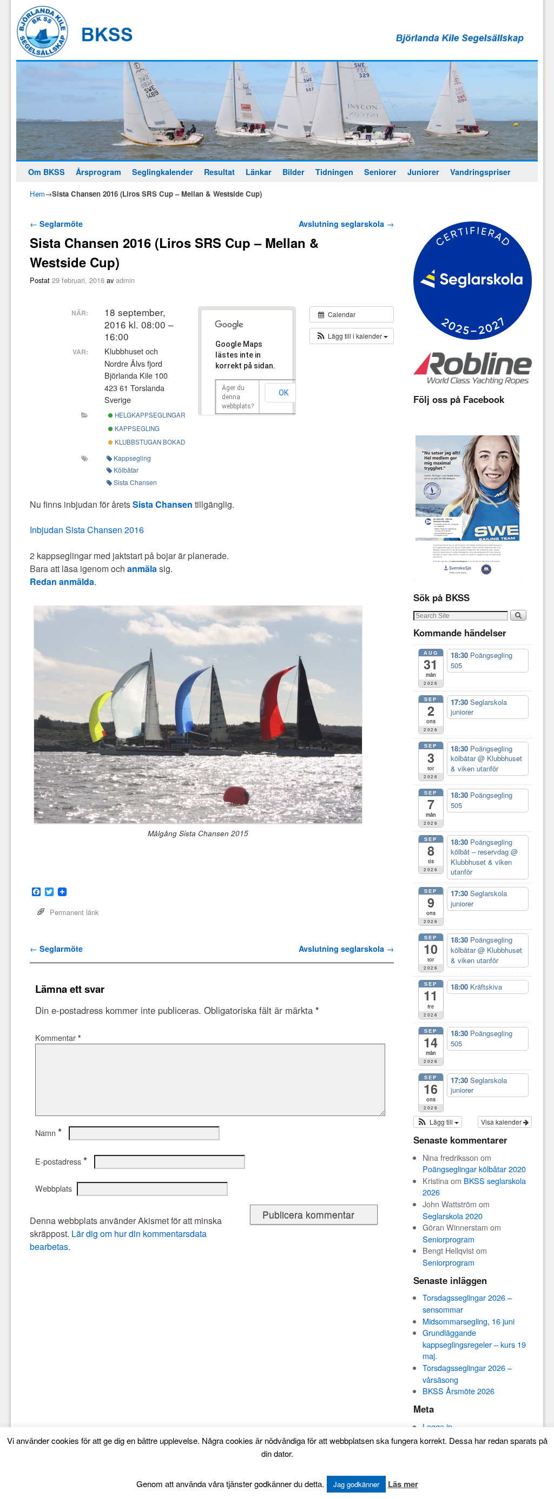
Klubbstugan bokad (149, 442)
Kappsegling (136, 428)
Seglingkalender (162, 171)
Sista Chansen (135, 482)
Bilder (293, 171)
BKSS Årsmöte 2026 (458, 1390)
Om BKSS (46, 171)
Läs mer (403, 1484)
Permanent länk (74, 912)
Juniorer (423, 171)
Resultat (219, 171)
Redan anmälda (62, 581)
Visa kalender (502, 1121)
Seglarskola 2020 (453, 1215)
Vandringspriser (480, 171)
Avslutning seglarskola (346, 223)
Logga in (437, 1426)
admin (125, 280)
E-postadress (61, 1161)
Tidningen (334, 171)
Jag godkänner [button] (356, 1484)
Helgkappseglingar (149, 415)
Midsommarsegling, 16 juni (469, 1321)
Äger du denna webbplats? (238, 397)
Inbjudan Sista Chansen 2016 (87, 529)
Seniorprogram (448, 1239)
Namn (48, 1132)
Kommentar (58, 1037)
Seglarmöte (56, 223)
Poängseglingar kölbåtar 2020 (474, 1168)
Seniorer (380, 171)
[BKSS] (277, 110)
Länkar (259, 171)
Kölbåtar (126, 469)
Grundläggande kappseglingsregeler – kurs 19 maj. (474, 1344)
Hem (37, 194)
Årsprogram (98, 171)
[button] (351, 336)
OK (284, 392)
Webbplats (53, 1188)
